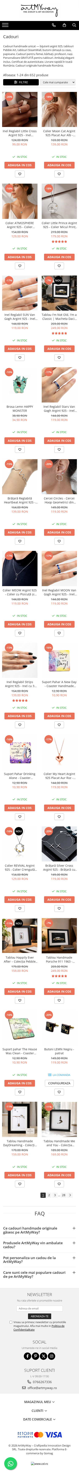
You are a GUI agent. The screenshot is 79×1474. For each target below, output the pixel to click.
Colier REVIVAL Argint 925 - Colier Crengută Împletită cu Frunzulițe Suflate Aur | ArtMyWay (19, 868)
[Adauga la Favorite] (20, 174)
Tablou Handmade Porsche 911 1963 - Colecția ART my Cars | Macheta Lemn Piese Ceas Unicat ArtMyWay (59, 959)
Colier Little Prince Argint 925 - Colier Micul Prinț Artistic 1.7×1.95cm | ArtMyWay (59, 225)
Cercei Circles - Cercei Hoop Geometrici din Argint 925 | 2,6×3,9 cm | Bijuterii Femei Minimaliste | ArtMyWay (59, 500)
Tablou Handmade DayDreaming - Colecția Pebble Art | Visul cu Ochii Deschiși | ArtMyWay (19, 1143)
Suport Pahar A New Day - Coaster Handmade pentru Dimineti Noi (59, 684)
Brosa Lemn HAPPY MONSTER (20, 409)
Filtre (22, 82)
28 (63, 1195)
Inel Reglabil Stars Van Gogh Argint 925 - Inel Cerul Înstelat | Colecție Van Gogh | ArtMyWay (59, 409)
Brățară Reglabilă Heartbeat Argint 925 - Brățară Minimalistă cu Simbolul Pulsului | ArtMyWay (20, 500)
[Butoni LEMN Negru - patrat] (59, 1027)
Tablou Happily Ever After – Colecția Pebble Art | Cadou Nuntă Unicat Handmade (20, 959)
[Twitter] (43, 1356)
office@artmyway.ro (42, 1388)
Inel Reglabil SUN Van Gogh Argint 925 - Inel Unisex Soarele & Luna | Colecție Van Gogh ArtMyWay (20, 317)
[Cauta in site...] (74, 25)
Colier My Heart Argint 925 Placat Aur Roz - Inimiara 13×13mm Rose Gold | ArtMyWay (59, 776)
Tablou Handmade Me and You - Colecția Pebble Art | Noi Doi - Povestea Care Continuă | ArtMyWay (59, 1143)
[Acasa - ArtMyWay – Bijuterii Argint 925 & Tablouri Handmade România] (40, 10)
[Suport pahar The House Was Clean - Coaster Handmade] (19, 1027)
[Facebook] (27, 1356)
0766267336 (42, 1382)
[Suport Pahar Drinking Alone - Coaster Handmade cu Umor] (19, 752)
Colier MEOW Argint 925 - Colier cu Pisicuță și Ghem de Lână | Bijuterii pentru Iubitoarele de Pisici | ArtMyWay (19, 592)
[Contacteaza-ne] (54, 25)
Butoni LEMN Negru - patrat (59, 1051)
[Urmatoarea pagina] (70, 1195)
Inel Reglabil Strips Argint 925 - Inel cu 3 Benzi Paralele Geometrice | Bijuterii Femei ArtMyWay (19, 684)
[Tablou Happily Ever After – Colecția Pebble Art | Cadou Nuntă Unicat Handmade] (19, 936)
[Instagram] (51, 1356)
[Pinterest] (35, 1356)
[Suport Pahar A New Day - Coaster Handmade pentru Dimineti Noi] (59, 660)
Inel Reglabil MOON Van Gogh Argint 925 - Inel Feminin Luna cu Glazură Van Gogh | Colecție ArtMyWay (59, 592)
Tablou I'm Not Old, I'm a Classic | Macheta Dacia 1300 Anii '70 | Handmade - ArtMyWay (59, 317)
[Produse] (5, 26)
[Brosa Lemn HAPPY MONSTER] (19, 384)
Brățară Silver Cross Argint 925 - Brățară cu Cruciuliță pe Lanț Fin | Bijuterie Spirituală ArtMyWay (59, 868)
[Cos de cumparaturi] (64, 25)
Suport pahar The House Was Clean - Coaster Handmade (20, 1051)
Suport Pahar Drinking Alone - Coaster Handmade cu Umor (19, 776)
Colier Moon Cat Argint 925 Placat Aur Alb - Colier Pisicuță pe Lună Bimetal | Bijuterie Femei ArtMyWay (59, 133)
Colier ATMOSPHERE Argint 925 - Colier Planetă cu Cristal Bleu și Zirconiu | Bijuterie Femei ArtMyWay (19, 225)
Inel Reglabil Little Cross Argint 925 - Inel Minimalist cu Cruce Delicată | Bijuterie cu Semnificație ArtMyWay (20, 133)
